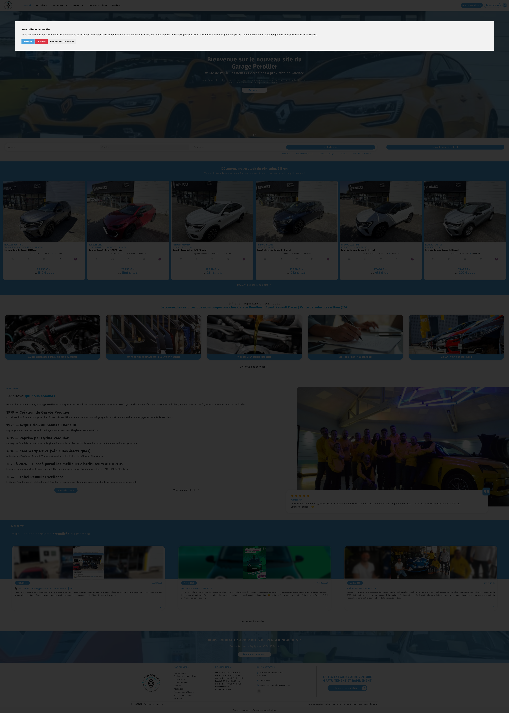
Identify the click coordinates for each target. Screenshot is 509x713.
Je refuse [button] (41, 41)
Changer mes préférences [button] (62, 41)
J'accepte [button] (28, 41)
